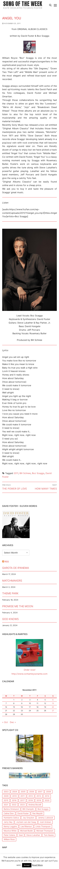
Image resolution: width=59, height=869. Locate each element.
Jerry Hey (8, 822)
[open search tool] (50, 5)
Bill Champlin (28, 809)
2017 (22, 800)
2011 (16, 473)
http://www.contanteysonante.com (29, 673)
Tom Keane (49, 835)
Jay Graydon (28, 817)
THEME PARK (10, 593)
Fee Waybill (37, 813)
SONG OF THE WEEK (22, 3)
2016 (14, 800)
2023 (22, 804)
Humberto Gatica (11, 817)
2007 (40, 791)
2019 (38, 800)
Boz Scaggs (38, 473)
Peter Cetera (9, 835)
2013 (38, 796)
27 (53, 711)
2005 (23, 791)
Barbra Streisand (11, 809)
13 (53, 703)
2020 (47, 800)
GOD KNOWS (10, 619)
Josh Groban (45, 822)
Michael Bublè (26, 830)
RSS (7, 561)
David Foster (23, 813)
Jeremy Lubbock (45, 817)
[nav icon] (55, 5)
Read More (37, 865)
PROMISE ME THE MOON (17, 606)
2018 (30, 800)
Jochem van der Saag (26, 822)
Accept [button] (27, 865)
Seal (21, 835)
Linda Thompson (43, 826)
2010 (14, 796)
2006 (31, 791)
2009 (6, 796)
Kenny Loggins (10, 826)
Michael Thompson (44, 830)
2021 (6, 804)
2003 (6, 791)
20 (53, 707)
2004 (14, 791)
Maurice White (10, 830)
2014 (47, 796)
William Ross (9, 839)
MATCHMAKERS (12, 580)
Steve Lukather (33, 835)
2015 (6, 800)
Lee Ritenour (26, 826)
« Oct (5, 722)
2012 (30, 796)
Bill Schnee (25, 473)
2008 (48, 791)
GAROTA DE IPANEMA (15, 568)
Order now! (29, 669)
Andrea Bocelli (34, 804)
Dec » (13, 722)
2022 (14, 804)
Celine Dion (9, 813)
